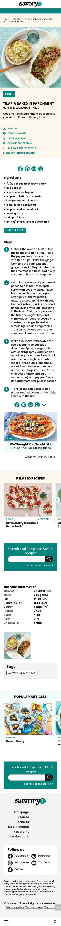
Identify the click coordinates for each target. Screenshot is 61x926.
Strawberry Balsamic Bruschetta (22, 524)
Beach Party (15, 741)
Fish (8, 94)
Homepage (21, 812)
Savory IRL (21, 832)
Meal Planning (18, 827)
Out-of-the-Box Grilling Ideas (30, 448)
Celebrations (19, 836)
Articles (23, 822)
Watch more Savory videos (40, 456)
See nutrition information (19, 153)
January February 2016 (22, 672)
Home (6, 19)
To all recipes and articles (37, 565)
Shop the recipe (15, 231)
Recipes (17, 19)
